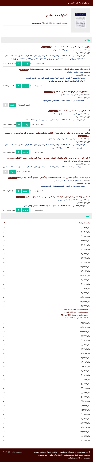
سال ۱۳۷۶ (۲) (85, 362)
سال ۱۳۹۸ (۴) (85, 254)
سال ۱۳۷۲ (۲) (85, 371)
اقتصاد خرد (60, 119)
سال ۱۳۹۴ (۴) (85, 271)
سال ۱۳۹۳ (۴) (85, 275)
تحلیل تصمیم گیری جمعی (45, 119)
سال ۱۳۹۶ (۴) (85, 262)
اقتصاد (68, 55)
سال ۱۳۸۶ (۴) (85, 306)
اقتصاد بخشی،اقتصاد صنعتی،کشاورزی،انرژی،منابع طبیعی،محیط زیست (39, 55)
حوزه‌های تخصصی (79, 55)
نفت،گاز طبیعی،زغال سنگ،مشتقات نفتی (69, 58)
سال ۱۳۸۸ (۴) (85, 297)
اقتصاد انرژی (9, 55)
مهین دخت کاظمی (77, 199)
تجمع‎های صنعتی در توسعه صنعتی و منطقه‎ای (66, 91)
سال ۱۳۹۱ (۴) (85, 284)
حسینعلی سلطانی (60, 180)
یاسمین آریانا (56, 50)
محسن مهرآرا (66, 50)
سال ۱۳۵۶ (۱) (85, 401)
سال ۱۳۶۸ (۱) (85, 388)
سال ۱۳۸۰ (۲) (85, 345)
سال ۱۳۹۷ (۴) (85, 258)
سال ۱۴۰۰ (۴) (85, 245)
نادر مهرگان (66, 161)
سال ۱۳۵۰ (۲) (85, 419)
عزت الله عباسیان (77, 161)
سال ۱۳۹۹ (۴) (85, 249)
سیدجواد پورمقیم (63, 199)
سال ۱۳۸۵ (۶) (85, 323)
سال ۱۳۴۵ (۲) (85, 432)
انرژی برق (80, 147)
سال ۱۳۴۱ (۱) (85, 436)
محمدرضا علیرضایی (76, 138)
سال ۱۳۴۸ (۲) (85, 427)
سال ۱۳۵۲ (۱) (85, 410)
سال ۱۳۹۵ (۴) (85, 267)
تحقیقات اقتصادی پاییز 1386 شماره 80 (76, 312)
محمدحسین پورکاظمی (75, 180)
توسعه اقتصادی (31, 78)
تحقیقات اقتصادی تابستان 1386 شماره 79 (74, 315)
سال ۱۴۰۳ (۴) (85, 232)
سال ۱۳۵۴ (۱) (85, 405)
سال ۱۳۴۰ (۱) (85, 440)
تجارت (48, 205)
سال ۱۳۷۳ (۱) (85, 366)
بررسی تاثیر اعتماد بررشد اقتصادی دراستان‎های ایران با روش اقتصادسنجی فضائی (54, 69)
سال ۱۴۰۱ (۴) (85, 241)
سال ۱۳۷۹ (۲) (85, 349)
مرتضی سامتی (78, 114)
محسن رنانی (67, 114)
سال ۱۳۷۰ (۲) (85, 379)
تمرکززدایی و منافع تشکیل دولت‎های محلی (68, 110)
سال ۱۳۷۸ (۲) (85, 353)
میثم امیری (68, 72)
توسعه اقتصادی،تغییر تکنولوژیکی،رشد (51, 78)
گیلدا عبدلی (65, 94)
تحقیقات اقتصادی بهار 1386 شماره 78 (76, 318)
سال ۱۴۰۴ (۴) (85, 227)
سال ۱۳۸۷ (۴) (85, 301)
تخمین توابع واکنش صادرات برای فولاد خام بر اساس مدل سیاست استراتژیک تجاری (52, 196)
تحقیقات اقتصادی (56, 15)
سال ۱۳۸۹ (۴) (85, 293)
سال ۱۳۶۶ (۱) (85, 397)
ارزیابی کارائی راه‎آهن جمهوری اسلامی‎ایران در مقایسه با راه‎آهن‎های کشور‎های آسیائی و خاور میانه (48, 177)
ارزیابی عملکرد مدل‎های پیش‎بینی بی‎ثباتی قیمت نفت (65, 46)
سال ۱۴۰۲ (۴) (85, 236)
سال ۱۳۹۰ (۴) (85, 288)
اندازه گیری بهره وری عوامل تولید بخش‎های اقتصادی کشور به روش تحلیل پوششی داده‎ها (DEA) (48, 158)
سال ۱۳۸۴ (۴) (85, 327)
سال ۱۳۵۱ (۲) (85, 414)
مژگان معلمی (56, 114)
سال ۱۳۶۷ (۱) (85, 392)
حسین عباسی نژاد (77, 94)
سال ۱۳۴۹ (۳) (85, 423)
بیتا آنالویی (51, 138)
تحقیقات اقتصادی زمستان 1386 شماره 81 (75, 309)
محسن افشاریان (62, 138)
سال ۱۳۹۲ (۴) (85, 280)
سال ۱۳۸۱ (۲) (85, 340)
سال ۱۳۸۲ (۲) (85, 336)
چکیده (26, 63)
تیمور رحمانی (78, 72)
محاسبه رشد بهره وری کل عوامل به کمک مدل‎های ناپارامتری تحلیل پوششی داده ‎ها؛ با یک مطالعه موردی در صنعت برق (47, 134)
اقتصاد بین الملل (58, 205)
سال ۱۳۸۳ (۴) (85, 332)
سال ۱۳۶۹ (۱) (85, 384)
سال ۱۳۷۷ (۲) (85, 358)
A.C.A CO (6, 452)
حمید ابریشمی (78, 50)
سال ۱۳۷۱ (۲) (85, 375)
